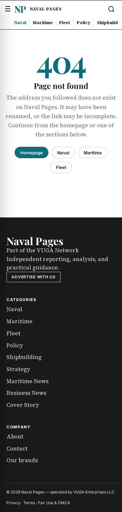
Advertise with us (33, 276)
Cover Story (23, 405)
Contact (17, 448)
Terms (29, 502)
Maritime (43, 22)
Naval (20, 22)
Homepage (31, 152)
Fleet (64, 22)
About (15, 436)
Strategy (18, 369)
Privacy (13, 502)
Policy (83, 22)
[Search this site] (111, 9)
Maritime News (27, 381)
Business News (26, 393)
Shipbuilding (24, 357)
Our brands (22, 460)
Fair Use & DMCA (54, 502)
